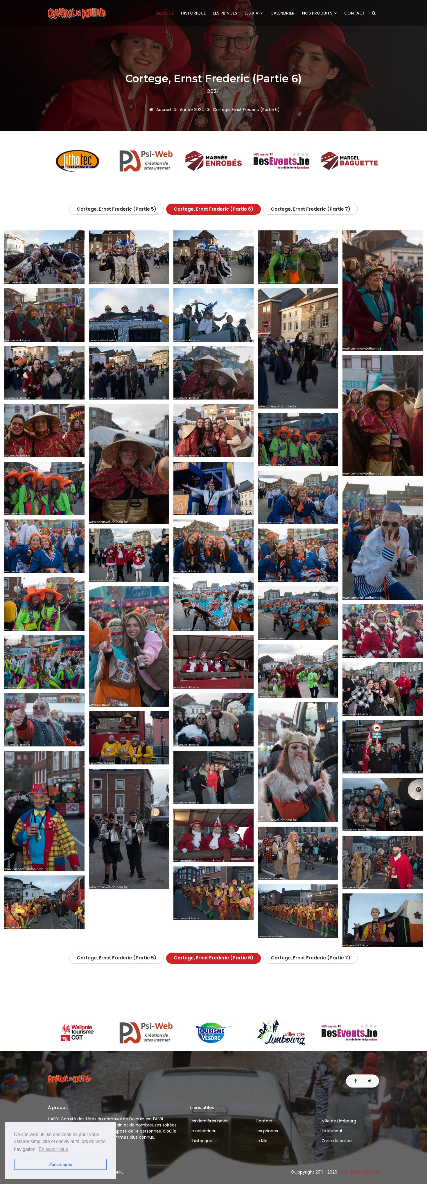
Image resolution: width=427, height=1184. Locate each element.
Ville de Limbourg (339, 1121)
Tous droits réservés (358, 1172)
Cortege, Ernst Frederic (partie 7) (310, 209)
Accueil (164, 13)
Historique (193, 13)
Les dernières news (209, 1121)
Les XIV (252, 13)
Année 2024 (192, 109)
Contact (354, 13)
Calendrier (282, 13)
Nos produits (317, 13)
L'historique (201, 1141)
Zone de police (337, 1141)
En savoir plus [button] (53, 1149)
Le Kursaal (332, 1131)
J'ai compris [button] (60, 1164)
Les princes (225, 13)
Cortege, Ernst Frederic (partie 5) (116, 209)
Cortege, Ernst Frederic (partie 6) (213, 209)
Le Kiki (261, 1141)
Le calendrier (203, 1131)
